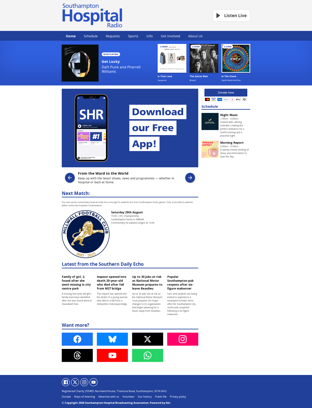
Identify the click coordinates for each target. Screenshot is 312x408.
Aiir (168, 403)
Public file (161, 396)
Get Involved (170, 36)
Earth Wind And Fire (231, 80)
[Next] (190, 178)
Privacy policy (178, 396)
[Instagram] (84, 382)
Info (149, 36)
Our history (145, 396)
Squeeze (162, 80)
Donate (66, 396)
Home (71, 36)
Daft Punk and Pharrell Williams (121, 69)
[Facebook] (66, 382)
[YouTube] (94, 382)
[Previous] (70, 178)
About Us (195, 36)
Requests (113, 36)
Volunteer (128, 396)
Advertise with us (108, 396)
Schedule (91, 36)
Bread (193, 80)
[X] (75, 382)
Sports (133, 36)
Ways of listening (84, 396)
